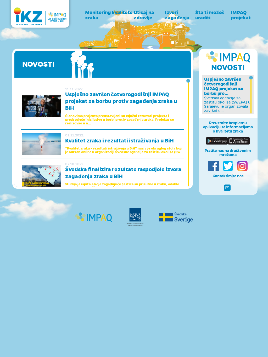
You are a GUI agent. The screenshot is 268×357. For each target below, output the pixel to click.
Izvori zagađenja (177, 15)
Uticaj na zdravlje (144, 15)
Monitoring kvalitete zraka (109, 15)
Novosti (228, 67)
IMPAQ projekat (241, 15)
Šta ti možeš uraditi (210, 15)
